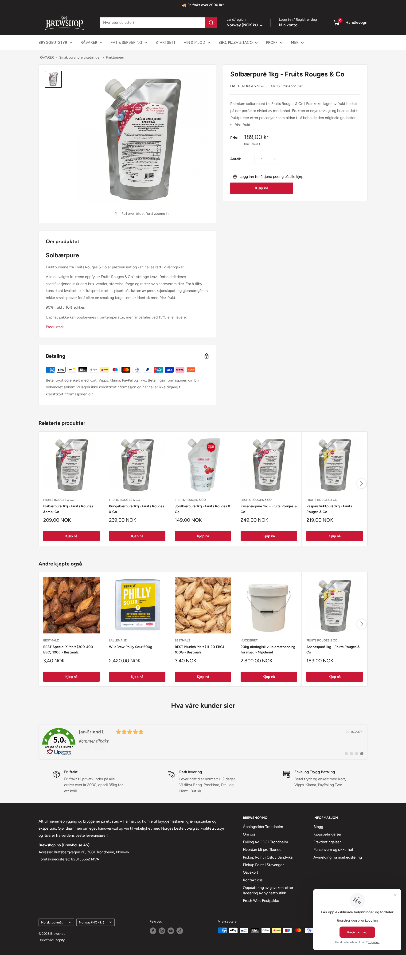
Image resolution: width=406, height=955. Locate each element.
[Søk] (211, 22)
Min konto (288, 25)
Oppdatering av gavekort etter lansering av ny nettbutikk (268, 890)
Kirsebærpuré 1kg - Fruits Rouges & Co (269, 509)
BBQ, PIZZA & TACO (236, 42)
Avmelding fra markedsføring (337, 857)
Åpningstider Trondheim (263, 826)
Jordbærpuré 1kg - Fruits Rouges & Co (202, 509)
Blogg (318, 826)
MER (295, 42)
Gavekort (250, 872)
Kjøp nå (261, 188)
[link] (203, 742)
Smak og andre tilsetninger (80, 57)
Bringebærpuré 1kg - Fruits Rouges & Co (136, 509)
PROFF (271, 42)
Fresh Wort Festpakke (261, 900)
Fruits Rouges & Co (247, 86)
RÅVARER (89, 42)
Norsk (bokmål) (52, 922)
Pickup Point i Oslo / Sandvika (268, 857)
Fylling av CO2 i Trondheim (265, 842)
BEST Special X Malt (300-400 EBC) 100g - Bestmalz (68, 649)
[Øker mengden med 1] (274, 159)
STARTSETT (166, 42)
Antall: (235, 159)
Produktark (55, 327)
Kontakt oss (252, 880)
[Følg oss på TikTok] (179, 930)
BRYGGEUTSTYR (53, 42)
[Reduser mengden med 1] (249, 159)
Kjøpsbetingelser (327, 834)
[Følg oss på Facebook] (153, 930)
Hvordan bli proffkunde (262, 849)
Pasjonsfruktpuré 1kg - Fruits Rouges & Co (329, 509)
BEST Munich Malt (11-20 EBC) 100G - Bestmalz (199, 649)
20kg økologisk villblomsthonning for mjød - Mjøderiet (268, 649)
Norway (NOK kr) (91, 922)
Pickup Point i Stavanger (263, 865)
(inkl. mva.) (252, 144)
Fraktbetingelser (327, 842)
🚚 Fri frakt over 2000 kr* (203, 5)
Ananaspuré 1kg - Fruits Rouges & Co (333, 649)
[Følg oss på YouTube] (171, 930)
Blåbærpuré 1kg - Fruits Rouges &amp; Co (68, 509)
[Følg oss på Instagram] (162, 930)
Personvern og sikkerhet (333, 849)
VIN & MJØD (194, 42)
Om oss (249, 834)
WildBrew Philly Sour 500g (130, 647)
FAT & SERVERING (126, 42)
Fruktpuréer (115, 57)
